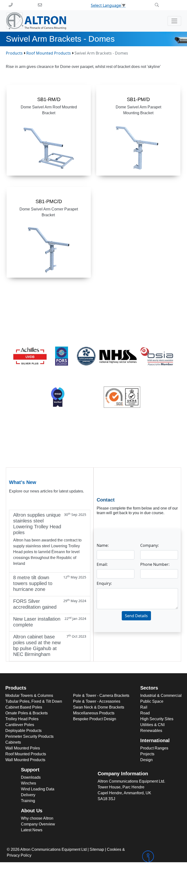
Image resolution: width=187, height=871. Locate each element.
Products (14, 53)
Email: (102, 564)
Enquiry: (104, 583)
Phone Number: (154, 564)
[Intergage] (160, 856)
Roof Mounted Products (48, 53)
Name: (103, 545)
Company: (149, 545)
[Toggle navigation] (174, 21)
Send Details (136, 615)
